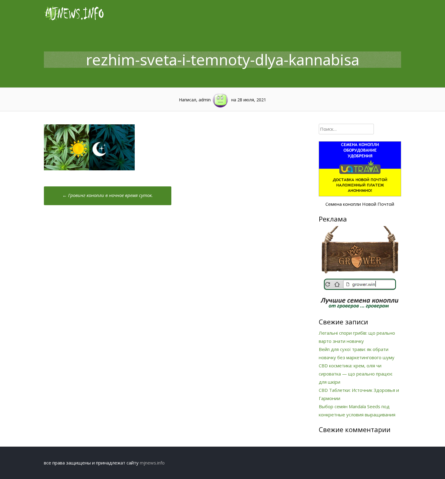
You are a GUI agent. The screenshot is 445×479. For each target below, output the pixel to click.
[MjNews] (74, 19)
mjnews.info (152, 463)
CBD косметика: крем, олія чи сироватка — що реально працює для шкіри (355, 374)
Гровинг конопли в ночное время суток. (107, 195)
